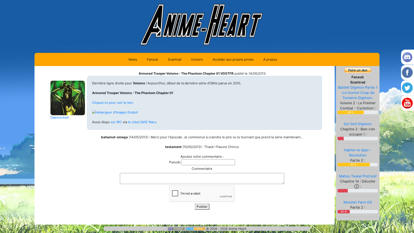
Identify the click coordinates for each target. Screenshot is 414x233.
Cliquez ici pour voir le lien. (113, 103)
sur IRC (116, 122)
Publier (202, 207)
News (133, 59)
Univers (197, 59)
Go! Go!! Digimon (358, 124)
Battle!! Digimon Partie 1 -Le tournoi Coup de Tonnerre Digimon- (357, 92)
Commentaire (202, 169)
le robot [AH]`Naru (142, 122)
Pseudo (175, 162)
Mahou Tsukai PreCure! (357, 176)
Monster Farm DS (357, 202)
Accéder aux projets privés (233, 59)
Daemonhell (59, 117)
